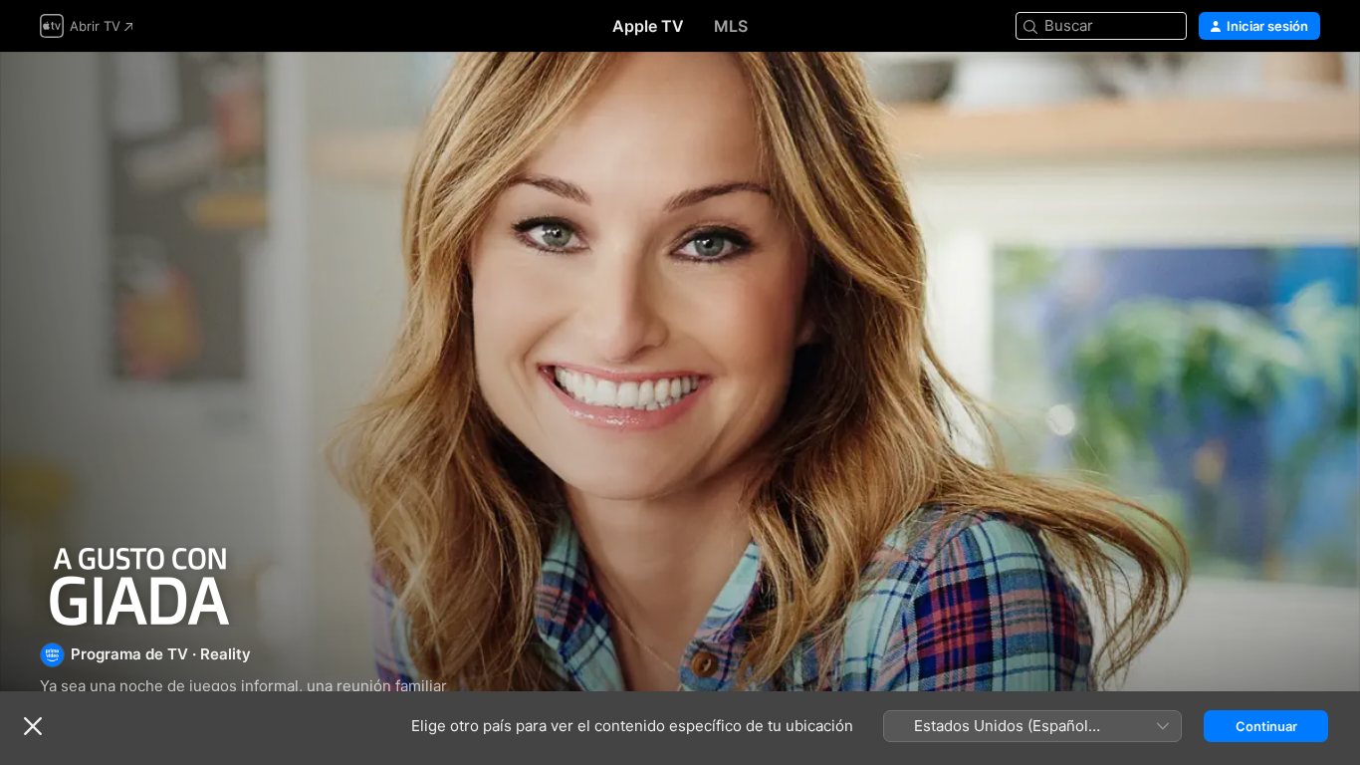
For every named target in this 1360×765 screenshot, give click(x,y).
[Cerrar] (33, 726)
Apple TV (648, 26)
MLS (731, 26)
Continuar (1266, 726)
